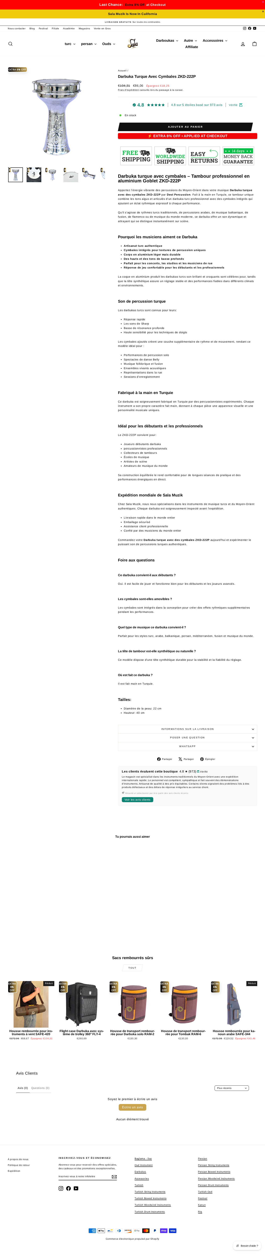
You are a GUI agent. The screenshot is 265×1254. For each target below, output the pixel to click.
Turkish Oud (205, 1191)
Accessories (142, 1178)
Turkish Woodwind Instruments (153, 1205)
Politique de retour (19, 1165)
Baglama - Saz (143, 1158)
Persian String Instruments (213, 1165)
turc (68, 44)
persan (87, 44)
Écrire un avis (132, 1107)
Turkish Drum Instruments (150, 1211)
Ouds (107, 44)
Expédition (14, 1171)
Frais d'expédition (128, 90)
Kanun (202, 1205)
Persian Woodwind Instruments (216, 1178)
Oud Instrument (144, 1165)
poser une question (187, 737)
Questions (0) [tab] (40, 1087)
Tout (132, 967)
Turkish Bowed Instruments (151, 1198)
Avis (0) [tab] (23, 1087)
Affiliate (191, 47)
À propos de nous (18, 1159)
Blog (32, 28)
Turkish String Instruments (150, 1191)
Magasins (84, 28)
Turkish (139, 1185)
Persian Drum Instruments (213, 1185)
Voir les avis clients (138, 799)
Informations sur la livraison (187, 729)
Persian (202, 1158)
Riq (200, 1211)
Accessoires (213, 40)
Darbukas (140, 1171)
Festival (43, 28)
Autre (189, 40)
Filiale (55, 28)
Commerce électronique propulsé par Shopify (132, 1239)
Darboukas (165, 40)
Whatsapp (187, 746)
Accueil (122, 70)
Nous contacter (17, 28)
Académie (69, 28)
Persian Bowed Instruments (214, 1171)
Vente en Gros (102, 28)
